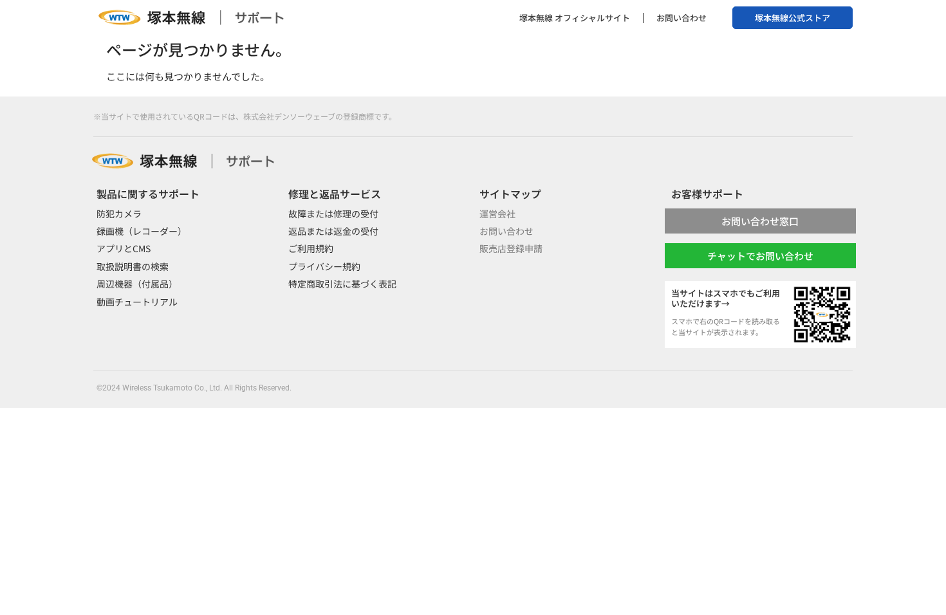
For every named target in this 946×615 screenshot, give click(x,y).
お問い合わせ (681, 18)
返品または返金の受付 (333, 231)
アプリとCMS (124, 248)
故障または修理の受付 (333, 213)
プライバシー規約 (324, 266)
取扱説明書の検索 (133, 266)
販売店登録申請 (511, 248)
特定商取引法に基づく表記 (342, 283)
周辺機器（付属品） (137, 283)
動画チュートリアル (137, 301)
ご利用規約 (310, 248)
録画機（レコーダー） (142, 231)
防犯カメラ (119, 213)
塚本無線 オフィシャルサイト (574, 18)
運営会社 (497, 213)
